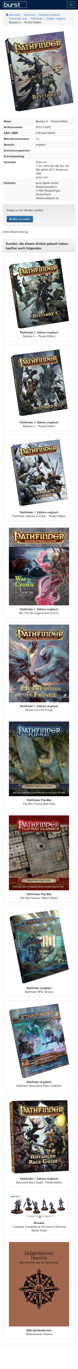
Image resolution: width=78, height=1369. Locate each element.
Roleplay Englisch (49, 15)
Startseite (14, 15)
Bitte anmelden (21, 219)
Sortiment (29, 15)
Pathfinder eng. (18, 18)
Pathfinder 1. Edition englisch (48, 18)
